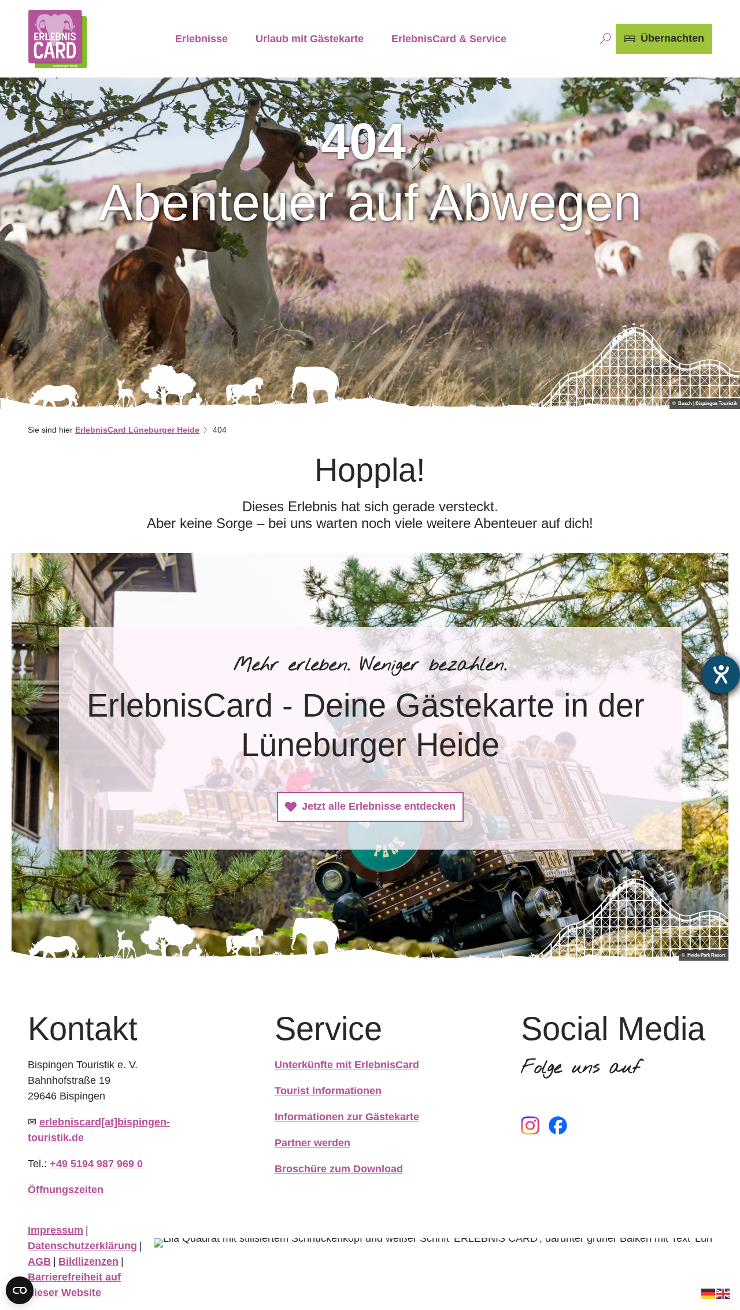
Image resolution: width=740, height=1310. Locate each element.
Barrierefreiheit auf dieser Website (74, 1284)
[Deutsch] (708, 1293)
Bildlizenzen (88, 1261)
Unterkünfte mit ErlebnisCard (347, 1065)
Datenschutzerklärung (82, 1246)
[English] (723, 1293)
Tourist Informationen (328, 1091)
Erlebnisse (201, 39)
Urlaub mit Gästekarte (310, 39)
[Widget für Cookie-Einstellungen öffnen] (20, 1290)
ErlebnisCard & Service (448, 39)
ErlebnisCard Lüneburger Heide (137, 429)
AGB (39, 1261)
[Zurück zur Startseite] (57, 38)
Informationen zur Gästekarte (347, 1117)
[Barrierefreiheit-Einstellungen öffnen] (721, 674)
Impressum (55, 1230)
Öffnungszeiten (65, 1189)
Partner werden (312, 1143)
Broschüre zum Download (339, 1169)
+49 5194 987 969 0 (96, 1163)
